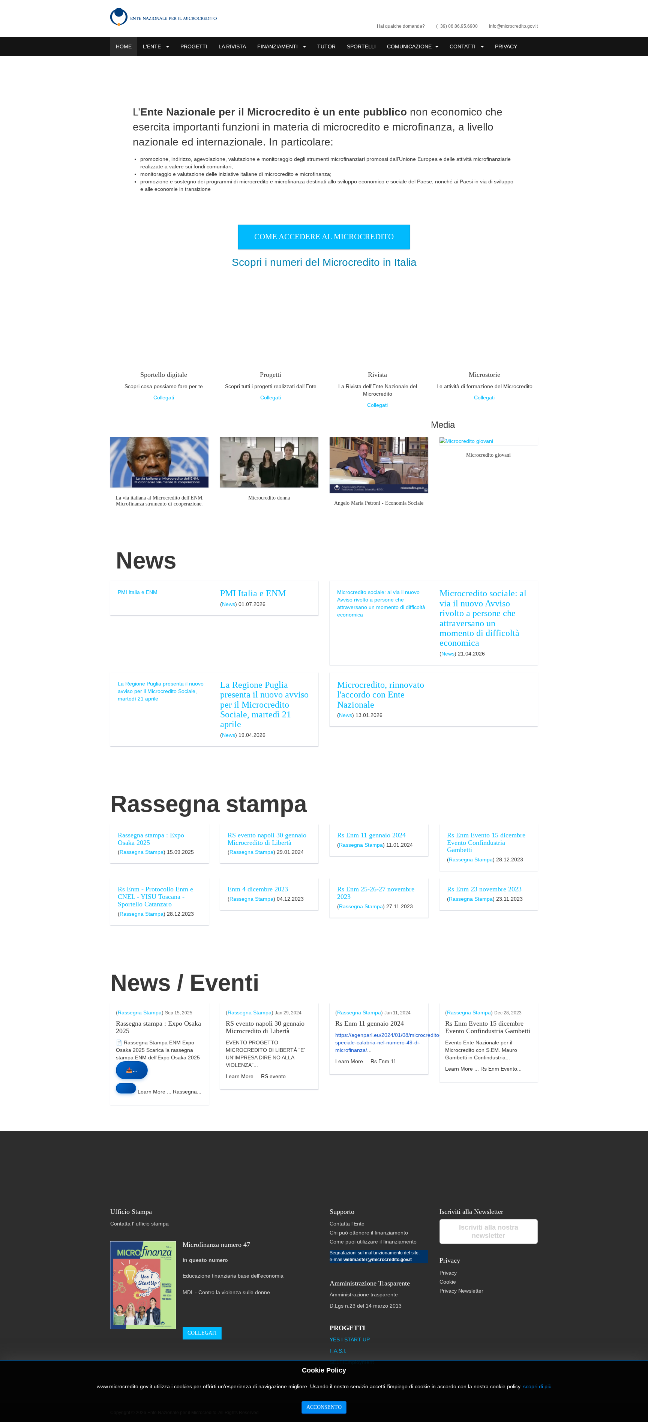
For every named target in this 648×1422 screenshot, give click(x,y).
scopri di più (537, 1386)
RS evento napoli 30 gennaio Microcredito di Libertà (267, 838)
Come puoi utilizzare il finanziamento (373, 1242)
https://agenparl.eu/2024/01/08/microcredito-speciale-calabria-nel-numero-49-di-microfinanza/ (388, 1042)
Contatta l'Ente (347, 1224)
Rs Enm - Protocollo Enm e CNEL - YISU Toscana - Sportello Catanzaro (155, 896)
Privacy (506, 47)
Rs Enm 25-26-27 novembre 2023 (375, 892)
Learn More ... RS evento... (258, 1076)
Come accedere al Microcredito (324, 236)
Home (124, 47)
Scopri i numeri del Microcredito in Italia (324, 262)
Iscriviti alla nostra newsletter (488, 1231)
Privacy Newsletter (461, 1291)
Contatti (463, 47)
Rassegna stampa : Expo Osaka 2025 (151, 838)
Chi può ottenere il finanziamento (369, 1233)
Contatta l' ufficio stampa (139, 1224)
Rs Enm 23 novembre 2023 (484, 889)
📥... (132, 1070)
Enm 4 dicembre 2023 (258, 889)
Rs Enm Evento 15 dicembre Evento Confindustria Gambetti (486, 842)
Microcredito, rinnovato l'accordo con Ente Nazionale (380, 695)
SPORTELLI (361, 47)
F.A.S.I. (338, 1351)
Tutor (326, 47)
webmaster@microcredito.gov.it (378, 1259)
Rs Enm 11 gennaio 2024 (371, 835)
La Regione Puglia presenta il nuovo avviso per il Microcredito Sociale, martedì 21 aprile (264, 704)
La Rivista (232, 47)
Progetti (193, 47)
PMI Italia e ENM (253, 593)
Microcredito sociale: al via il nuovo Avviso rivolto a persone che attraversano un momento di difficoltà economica (483, 618)
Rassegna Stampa (142, 852)
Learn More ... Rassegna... (168, 1092)
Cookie (448, 1282)
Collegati (163, 397)
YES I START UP (350, 1339)
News (228, 604)
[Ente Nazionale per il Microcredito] (163, 17)
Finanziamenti (278, 47)
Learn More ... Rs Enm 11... (368, 1061)
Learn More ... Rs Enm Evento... (483, 1069)
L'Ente (152, 47)
